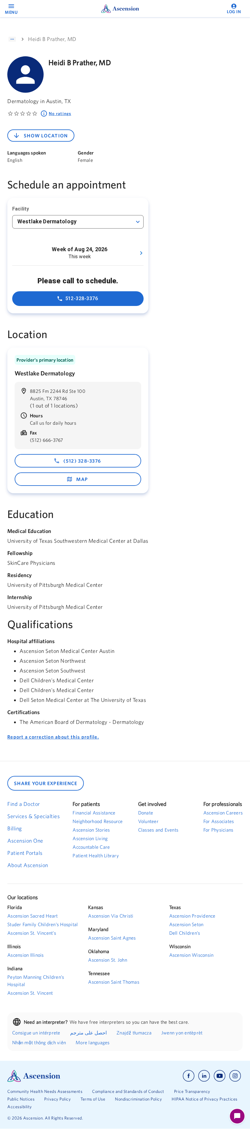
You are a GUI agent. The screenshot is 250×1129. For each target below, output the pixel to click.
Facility (20, 209)
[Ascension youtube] (220, 1076)
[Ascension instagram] (235, 1076)
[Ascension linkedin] (204, 1076)
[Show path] (12, 39)
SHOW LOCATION (46, 135)
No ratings (60, 113)
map (82, 479)
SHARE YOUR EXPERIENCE (45, 783)
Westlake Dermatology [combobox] (47, 221)
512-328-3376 (81, 298)
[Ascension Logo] (66, 1076)
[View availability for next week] (141, 253)
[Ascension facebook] (189, 1076)
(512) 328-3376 (82, 461)
